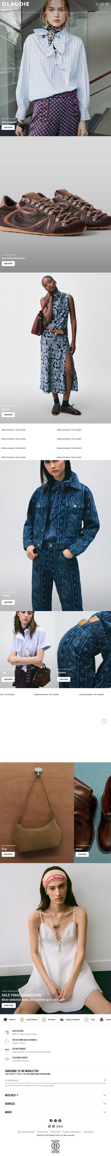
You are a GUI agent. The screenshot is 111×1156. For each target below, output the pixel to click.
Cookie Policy (55, 1132)
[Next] (104, 721)
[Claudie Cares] (55, 1146)
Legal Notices (88, 1132)
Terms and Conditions (26, 1132)
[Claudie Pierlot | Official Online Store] (15, 4)
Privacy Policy (42, 1132)
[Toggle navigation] (107, 4)
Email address (11, 1080)
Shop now (8, 1005)
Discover (8, 127)
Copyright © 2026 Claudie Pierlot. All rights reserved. (55, 1135)
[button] (97, 4)
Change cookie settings (72, 1132)
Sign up (104, 1080)
